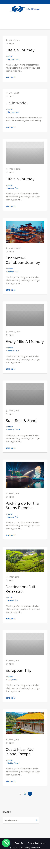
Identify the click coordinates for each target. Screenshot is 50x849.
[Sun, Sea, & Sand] (25, 394)
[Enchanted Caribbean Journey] (25, 232)
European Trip (18, 670)
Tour (17, 188)
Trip (16, 517)
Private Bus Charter (36, 843)
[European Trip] (25, 644)
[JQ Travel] (25, 9)
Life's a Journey (20, 50)
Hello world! (17, 103)
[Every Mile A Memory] (25, 315)
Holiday (11, 272)
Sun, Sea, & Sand (21, 421)
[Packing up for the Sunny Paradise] (25, 475)
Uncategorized (13, 59)
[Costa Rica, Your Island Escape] (25, 723)
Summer (11, 188)
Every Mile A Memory (25, 342)
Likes (11, 43)
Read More (11, 77)
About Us (19, 843)
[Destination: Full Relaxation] (25, 560)
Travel (17, 430)
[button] (6, 843)
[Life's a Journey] (25, 153)
